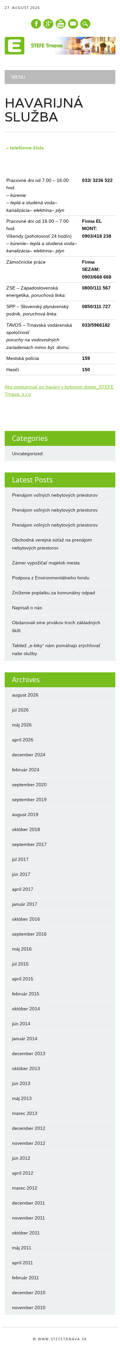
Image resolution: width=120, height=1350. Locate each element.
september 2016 (29, 934)
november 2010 (28, 1307)
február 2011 (25, 1277)
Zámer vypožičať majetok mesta (46, 562)
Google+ (48, 24)
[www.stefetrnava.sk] (60, 52)
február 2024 (25, 769)
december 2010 (28, 1292)
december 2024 (28, 754)
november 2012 (28, 1143)
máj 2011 (21, 1247)
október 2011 (26, 1232)
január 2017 (24, 904)
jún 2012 (21, 1158)
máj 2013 (22, 1098)
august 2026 (25, 695)
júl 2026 (20, 710)
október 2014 (26, 1008)
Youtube (61, 24)
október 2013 (26, 1068)
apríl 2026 (22, 739)
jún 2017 (21, 874)
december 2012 (28, 1128)
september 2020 (29, 784)
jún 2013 (21, 1083)
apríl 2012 (22, 1173)
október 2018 (26, 829)
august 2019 (25, 814)
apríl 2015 (22, 978)
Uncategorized (27, 453)
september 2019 (29, 799)
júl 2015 (20, 964)
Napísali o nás (27, 607)
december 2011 (28, 1203)
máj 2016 (22, 949)
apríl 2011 (22, 1262)
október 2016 (26, 919)
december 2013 (28, 1053)
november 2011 (28, 1218)
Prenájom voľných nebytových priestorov (55, 495)
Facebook (36, 24)
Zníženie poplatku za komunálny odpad (53, 592)
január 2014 (24, 1038)
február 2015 (25, 993)
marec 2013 (24, 1113)
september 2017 (29, 844)
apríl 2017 (22, 889)
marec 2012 (24, 1188)
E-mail (73, 24)
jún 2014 (21, 1023)
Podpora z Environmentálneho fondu (50, 577)
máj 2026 (22, 724)
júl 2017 (20, 859)
